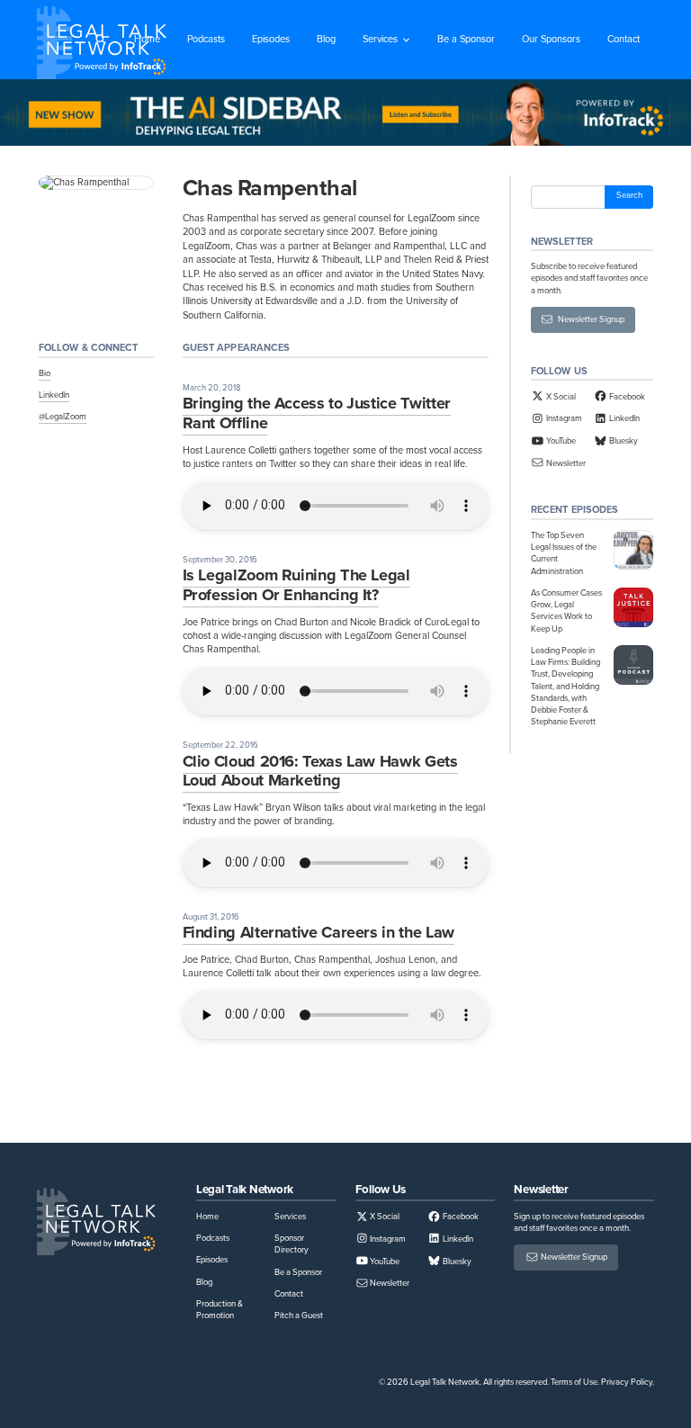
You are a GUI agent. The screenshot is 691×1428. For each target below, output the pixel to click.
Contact (623, 38)
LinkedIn (54, 395)
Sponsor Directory (291, 1244)
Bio (44, 373)
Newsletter (565, 463)
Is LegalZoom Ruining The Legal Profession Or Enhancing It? (296, 584)
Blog (326, 38)
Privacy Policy (626, 1382)
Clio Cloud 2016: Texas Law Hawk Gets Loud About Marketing (320, 771)
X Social (560, 397)
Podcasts (206, 38)
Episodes (271, 38)
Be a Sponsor (466, 38)
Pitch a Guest (298, 1315)
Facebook (626, 397)
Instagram (563, 418)
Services (380, 38)
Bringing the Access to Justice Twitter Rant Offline (317, 413)
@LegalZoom (62, 416)
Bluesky (622, 441)
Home (147, 38)
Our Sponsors (551, 38)
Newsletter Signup (588, 319)
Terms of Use (574, 1382)
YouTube (560, 441)
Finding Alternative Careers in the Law (318, 932)
